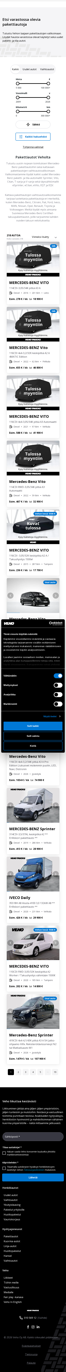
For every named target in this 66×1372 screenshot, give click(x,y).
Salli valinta (33, 736)
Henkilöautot (10, 1187)
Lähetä (33, 1177)
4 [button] (33, 1072)
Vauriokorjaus (12, 1219)
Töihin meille (11, 1282)
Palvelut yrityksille (14, 1209)
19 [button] (55, 1072)
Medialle (8, 1292)
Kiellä (33, 746)
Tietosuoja (31, 1354)
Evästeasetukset (31, 1346)
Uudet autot (11, 1195)
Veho (5, 1270)
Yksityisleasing (12, 1204)
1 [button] (11, 1072)
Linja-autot (10, 1246)
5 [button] (40, 1072)
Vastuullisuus (11, 1287)
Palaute (31, 1363)
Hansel (8, 1256)
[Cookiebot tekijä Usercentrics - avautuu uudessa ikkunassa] (49, 623)
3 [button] (25, 1072)
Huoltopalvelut (12, 1214)
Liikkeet (8, 1277)
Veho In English (13, 1302)
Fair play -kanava (13, 1297)
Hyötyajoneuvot (12, 1229)
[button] (48, 1072)
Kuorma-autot (12, 1241)
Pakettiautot (11, 1236)
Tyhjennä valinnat (33, 147)
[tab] (15, 69)
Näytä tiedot (49, 716)
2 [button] (18, 1072)
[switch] (58, 685)
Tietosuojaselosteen (34, 1169)
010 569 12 (30, 1317)
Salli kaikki (33, 726)
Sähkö (36, 124)
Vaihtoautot (10, 1200)
